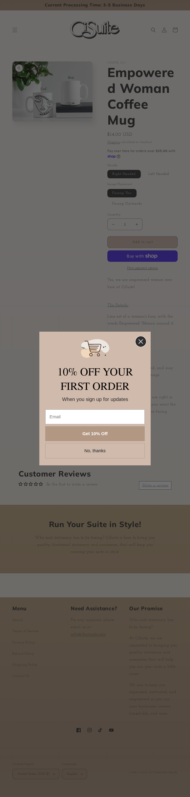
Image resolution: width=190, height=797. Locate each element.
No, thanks (95, 450)
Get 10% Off (95, 433)
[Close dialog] (141, 341)
